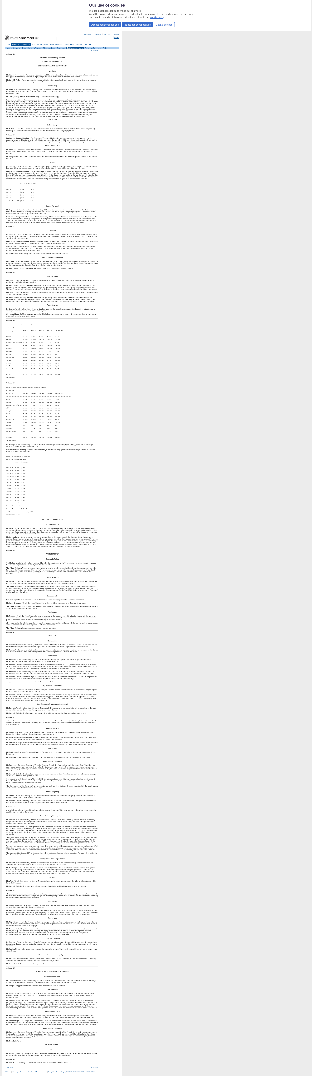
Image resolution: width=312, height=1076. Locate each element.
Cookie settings (164, 24)
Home (8, 44)
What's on (37, 48)
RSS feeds (107, 34)
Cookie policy (81, 1071)
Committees (61, 48)
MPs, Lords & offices (40, 44)
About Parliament (56, 44)
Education (87, 44)
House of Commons (13, 48)
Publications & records (75, 48)
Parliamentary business (21, 44)
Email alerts (97, 34)
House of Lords (27, 48)
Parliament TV (90, 48)
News (99, 48)
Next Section (10, 1067)
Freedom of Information (35, 1072)
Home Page (94, 50)
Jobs (45, 1072)
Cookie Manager (90, 1071)
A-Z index (8, 1072)
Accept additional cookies (105, 24)
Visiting (79, 44)
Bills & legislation (49, 48)
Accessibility (87, 34)
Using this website (53, 1072)
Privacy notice (72, 1071)
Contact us (116, 34)
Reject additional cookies (137, 24)
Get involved (69, 44)
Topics (105, 48)
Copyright (64, 1072)
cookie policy (157, 17)
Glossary (15, 1072)
